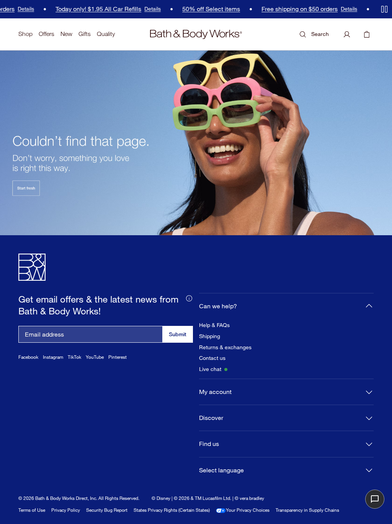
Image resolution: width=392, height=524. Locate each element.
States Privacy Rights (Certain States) (172, 510)
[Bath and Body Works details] (189, 297)
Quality (106, 33)
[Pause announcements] (384, 9)
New (66, 33)
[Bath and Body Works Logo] (196, 34)
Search (320, 34)
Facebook (28, 357)
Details (19, 9)
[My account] (347, 34)
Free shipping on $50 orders (293, 9)
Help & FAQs (214, 325)
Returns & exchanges (225, 347)
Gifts (84, 33)
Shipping (209, 336)
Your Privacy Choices (248, 510)
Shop (25, 33)
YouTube (95, 357)
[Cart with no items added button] (367, 34)
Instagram (53, 357)
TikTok (74, 357)
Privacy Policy (65, 510)
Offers (46, 33)
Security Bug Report (106, 510)
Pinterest (117, 357)
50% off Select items (205, 9)
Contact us (212, 358)
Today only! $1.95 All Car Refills (92, 9)
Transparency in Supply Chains (307, 510)
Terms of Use (31, 510)
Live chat (210, 369)
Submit (177, 334)
